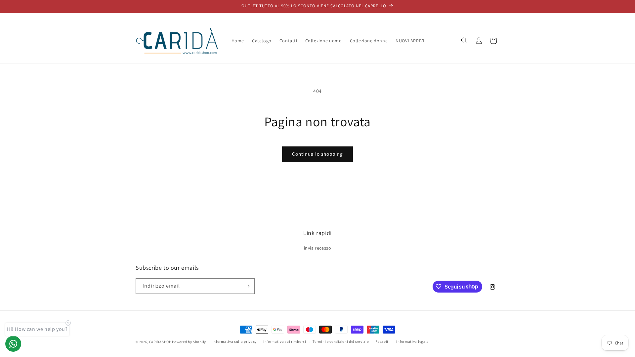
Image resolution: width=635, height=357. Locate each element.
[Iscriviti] (247, 286)
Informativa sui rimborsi (284, 341)
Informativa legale (412, 341)
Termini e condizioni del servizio (341, 341)
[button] (464, 40)
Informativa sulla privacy (235, 341)
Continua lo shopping (317, 154)
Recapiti (382, 341)
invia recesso (317, 248)
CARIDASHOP (160, 341)
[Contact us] (13, 344)
